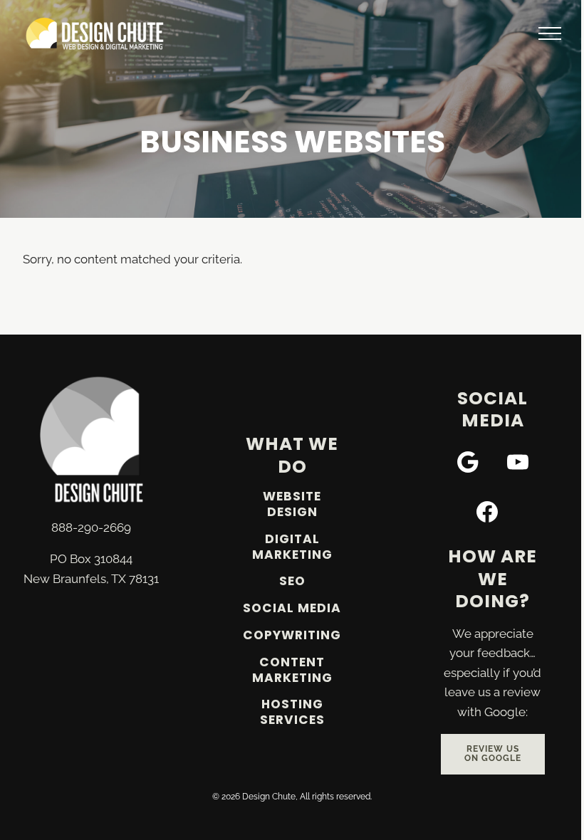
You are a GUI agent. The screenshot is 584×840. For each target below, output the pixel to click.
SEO (292, 580)
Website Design (292, 504)
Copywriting (292, 635)
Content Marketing (292, 669)
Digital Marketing (292, 546)
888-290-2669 (91, 527)
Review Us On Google (492, 753)
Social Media (292, 607)
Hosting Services (292, 711)
